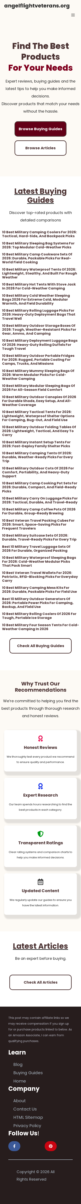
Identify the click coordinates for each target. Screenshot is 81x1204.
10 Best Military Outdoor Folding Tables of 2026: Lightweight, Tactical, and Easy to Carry (39, 431)
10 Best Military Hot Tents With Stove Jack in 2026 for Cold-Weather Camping (39, 286)
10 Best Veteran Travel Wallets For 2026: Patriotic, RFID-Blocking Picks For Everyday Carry (40, 576)
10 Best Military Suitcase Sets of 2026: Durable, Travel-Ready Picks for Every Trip (39, 537)
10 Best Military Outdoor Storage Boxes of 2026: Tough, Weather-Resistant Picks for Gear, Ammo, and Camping (39, 329)
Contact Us (25, 1109)
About (19, 1101)
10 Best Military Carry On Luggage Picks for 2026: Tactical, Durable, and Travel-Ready (40, 500)
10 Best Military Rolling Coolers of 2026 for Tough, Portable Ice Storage (39, 615)
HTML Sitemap (28, 1117)
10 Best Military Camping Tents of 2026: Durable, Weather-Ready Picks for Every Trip (37, 457)
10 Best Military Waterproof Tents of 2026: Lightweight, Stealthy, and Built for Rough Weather (39, 273)
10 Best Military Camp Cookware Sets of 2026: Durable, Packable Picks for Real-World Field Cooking (37, 258)
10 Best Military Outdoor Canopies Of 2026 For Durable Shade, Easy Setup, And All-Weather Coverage (39, 401)
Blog (18, 1064)
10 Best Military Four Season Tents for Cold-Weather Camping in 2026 (40, 627)
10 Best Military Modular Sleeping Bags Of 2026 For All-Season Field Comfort (38, 387)
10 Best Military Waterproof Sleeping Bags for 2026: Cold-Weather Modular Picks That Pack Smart (39, 561)
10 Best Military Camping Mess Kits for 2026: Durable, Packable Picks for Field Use (39, 589)
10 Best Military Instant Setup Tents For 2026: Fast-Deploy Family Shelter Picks (36, 444)
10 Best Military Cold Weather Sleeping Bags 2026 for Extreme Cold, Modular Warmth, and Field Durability (36, 299)
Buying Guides (28, 1073)
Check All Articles (41, 982)
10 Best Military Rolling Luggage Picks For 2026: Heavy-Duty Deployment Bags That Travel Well (38, 314)
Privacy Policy (27, 1126)
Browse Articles (40, 148)
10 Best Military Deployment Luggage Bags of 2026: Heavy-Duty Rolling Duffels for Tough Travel (39, 344)
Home (19, 1081)
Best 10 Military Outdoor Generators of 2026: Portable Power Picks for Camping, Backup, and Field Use (38, 603)
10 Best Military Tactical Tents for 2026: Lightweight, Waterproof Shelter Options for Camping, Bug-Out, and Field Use (38, 415)
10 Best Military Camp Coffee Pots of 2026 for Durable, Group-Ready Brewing (39, 511)
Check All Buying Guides (40, 645)
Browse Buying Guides (40, 128)
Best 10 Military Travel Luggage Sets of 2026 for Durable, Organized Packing (36, 548)
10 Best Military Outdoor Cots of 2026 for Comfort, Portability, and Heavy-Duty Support (38, 472)
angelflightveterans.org (37, 5)
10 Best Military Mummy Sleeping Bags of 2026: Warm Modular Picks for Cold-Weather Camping (38, 374)
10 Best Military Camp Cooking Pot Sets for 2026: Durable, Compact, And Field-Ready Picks (39, 487)
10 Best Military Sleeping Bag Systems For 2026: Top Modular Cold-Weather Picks (38, 245)
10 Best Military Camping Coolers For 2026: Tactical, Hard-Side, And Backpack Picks (39, 234)
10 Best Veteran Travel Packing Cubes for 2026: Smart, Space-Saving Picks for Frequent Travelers (38, 524)
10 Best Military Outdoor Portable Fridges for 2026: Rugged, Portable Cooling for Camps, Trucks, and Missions (38, 359)
